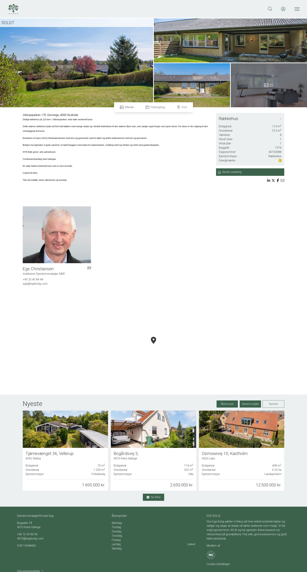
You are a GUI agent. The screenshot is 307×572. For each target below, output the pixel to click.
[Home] (80, 9)
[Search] (270, 8)
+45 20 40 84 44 (33, 279)
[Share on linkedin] (268, 180)
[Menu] (296, 8)
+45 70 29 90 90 (27, 534)
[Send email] (282, 180)
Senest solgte (250, 404)
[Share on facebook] (278, 180)
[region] (153, 344)
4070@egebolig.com (30, 538)
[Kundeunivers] (283, 8)
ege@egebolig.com (35, 283)
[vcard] (89, 271)
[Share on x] (273, 180)
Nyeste (273, 404)
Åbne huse (227, 404)
